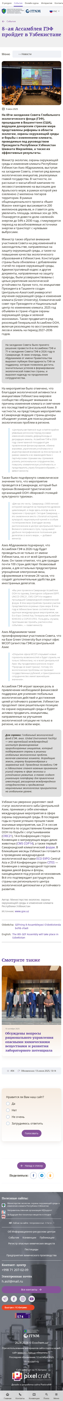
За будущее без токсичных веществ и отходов (29, 1214)
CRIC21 (7, 836)
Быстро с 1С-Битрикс (16, 1307)
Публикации (47, 1237)
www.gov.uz (22, 911)
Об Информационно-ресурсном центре (31, 1231)
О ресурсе (7, 3)
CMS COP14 (25, 843)
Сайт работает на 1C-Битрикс (31, 1369)
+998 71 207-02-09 (15, 1270)
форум (50, 847)
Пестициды (31, 1249)
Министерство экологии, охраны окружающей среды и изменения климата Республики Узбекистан (33, 1204)
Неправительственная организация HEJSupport (29, 1210)
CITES (51, 862)
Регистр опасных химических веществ (31, 1243)
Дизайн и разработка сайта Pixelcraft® (31, 1384)
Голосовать (31, 1133)
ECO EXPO (43, 859)
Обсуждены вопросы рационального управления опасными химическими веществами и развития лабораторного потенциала (29, 1041)
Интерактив (46, 3)
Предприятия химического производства (31, 1255)
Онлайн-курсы (32, 3)
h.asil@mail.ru (12, 1281)
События (18, 3)
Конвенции (29, 1237)
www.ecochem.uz (27, 1352)
